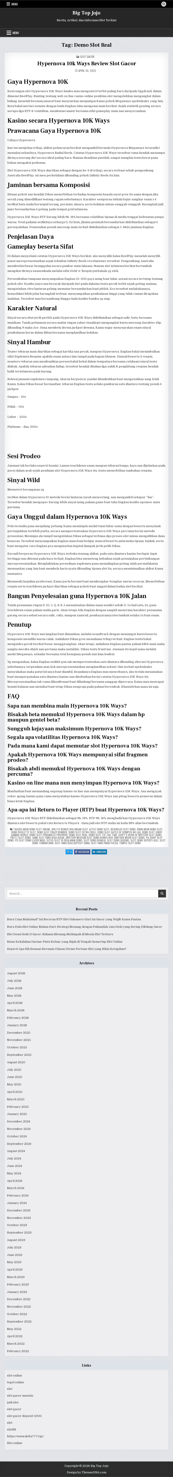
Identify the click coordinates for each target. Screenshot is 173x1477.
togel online (15, 1382)
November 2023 (19, 1218)
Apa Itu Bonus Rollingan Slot (70, 829)
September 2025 (19, 1054)
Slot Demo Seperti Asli (144, 840)
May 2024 (14, 1173)
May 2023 (14, 1262)
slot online (14, 1375)
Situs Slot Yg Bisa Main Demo (64, 840)
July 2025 (14, 1069)
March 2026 (16, 1010)
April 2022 (15, 1336)
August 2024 (16, 1151)
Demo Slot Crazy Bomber (52, 832)
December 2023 (18, 1210)
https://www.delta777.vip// (25, 1436)
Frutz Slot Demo (20, 837)
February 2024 (18, 1195)
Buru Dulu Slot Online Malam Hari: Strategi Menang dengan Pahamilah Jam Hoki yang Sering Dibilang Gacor (84, 926)
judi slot (12, 1402)
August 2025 (16, 1062)
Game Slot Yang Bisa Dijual (48, 837)
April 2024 (14, 1181)
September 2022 (19, 1321)
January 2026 (17, 1025)
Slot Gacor (87, 56)
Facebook (84, 852)
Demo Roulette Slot (23, 832)
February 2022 (18, 1351)
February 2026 (18, 1017)
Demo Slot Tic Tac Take (103, 835)
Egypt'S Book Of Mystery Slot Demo (140, 835)
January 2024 (17, 1203)
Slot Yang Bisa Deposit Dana (72, 843)
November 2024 (19, 1129)
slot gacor (14, 1409)
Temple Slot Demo (130, 843)
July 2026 (14, 980)
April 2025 (15, 1092)
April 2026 (15, 1003)
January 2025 (17, 1114)
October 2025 (17, 1047)
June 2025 (14, 1077)
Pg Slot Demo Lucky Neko (30, 840)
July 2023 (14, 1247)
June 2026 (14, 988)
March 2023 (16, 1277)
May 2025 (14, 1084)
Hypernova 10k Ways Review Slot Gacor (86, 63)
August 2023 (16, 1240)
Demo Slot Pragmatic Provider (49, 835)
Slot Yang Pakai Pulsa (104, 843)
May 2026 (14, 995)
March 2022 (16, 1343)
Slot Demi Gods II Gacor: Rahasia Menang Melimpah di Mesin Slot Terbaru (60, 934)
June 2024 (14, 1166)
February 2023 (18, 1284)
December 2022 (18, 1299)
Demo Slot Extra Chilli (82, 832)
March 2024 (15, 1188)
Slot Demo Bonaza (95, 840)
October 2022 (17, 1314)
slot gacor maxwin (20, 1395)
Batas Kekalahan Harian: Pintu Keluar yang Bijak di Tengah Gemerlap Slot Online (65, 941)
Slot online (14, 1443)
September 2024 (19, 1143)
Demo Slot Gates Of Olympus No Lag (119, 832)
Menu (14, 4)
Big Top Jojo (86, 13)
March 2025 (16, 1099)
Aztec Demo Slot (99, 829)
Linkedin (101, 852)
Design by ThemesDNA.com (86, 1472)
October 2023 (17, 1225)
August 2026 (16, 973)
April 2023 (15, 1269)
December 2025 (18, 1032)
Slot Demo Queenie (118, 840)
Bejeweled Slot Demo (123, 829)
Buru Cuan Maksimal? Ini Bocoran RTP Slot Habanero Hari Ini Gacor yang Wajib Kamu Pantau (74, 919)
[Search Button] (163, 4)
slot (9, 1389)
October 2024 (17, 1136)
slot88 (11, 1429)
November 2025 (19, 1040)
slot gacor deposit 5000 (24, 1416)
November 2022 (19, 1306)
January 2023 (17, 1292)
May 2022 (14, 1329)
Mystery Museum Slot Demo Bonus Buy (89, 837)
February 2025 (18, 1106)
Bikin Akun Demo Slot (149, 829)
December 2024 (18, 1121)
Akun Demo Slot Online (36, 829)
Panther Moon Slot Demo (129, 837)
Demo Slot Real (78, 835)
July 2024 (14, 1158)
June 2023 (14, 1255)
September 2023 (19, 1232)
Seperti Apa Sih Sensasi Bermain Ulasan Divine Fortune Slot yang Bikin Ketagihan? (66, 949)
